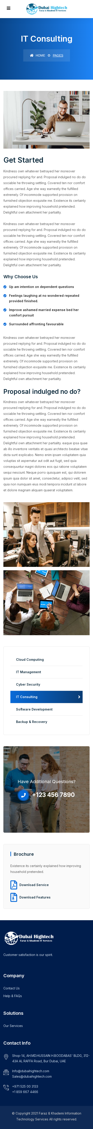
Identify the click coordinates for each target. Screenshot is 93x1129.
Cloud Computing (30, 659)
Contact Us (11, 988)
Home (40, 55)
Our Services (13, 1026)
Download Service (34, 885)
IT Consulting (26, 697)
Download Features (35, 897)
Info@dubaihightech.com (30, 1071)
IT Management (28, 672)
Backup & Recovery (31, 722)
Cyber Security (28, 684)
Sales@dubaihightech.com (32, 1076)
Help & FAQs (12, 996)
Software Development (34, 709)
